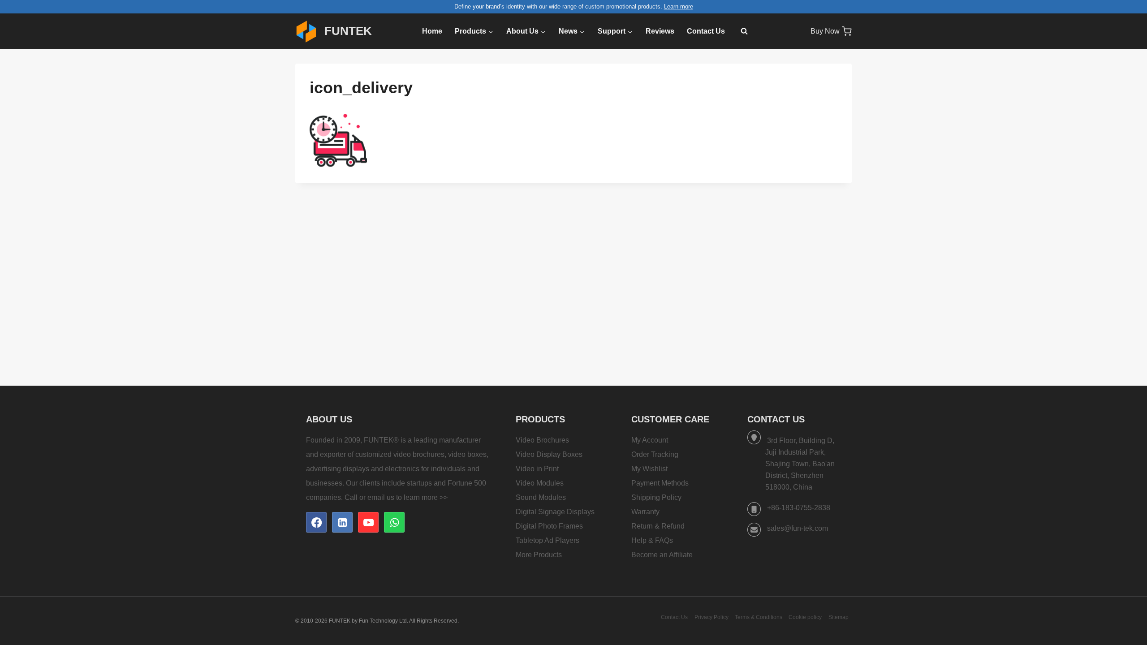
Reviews (660, 31)
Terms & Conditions (758, 617)
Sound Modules (541, 497)
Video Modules (540, 483)
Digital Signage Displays (555, 512)
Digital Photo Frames (549, 526)
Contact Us (706, 31)
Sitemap (838, 617)
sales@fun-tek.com (797, 528)
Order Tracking (654, 454)
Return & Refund (658, 526)
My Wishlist (649, 469)
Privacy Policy (711, 617)
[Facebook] (316, 522)
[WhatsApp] (394, 522)
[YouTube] (368, 522)
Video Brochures (542, 440)
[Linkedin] (342, 522)
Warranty (645, 512)
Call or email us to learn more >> (396, 497)
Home (432, 31)
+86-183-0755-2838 (798, 508)
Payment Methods (660, 483)
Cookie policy (805, 617)
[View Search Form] (740, 31)
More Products (539, 555)
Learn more (678, 6)
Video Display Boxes (549, 454)
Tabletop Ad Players (547, 540)
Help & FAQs (652, 540)
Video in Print (537, 469)
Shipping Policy (656, 497)
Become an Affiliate (662, 555)
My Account (649, 440)
